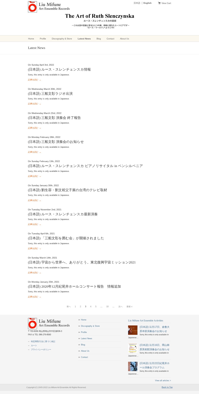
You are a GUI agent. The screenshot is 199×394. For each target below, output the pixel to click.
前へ (69, 306)
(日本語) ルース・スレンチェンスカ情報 (59, 69)
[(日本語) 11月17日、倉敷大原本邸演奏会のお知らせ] (132, 334)
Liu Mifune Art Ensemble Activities (145, 320)
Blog (83, 345)
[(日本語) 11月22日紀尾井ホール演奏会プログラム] (132, 370)
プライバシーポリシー (41, 349)
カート (34, 345)
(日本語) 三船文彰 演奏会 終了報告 (54, 118)
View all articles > (163, 380)
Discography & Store (90, 326)
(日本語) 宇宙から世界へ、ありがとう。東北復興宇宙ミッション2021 (82, 262)
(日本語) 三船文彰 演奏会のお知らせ (56, 142)
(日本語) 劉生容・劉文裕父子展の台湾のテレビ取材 (67, 190)
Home (83, 320)
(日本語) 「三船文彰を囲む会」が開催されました (66, 238)
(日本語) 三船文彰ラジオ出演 (50, 94)
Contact (84, 357)
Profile (84, 332)
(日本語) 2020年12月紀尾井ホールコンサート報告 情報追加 (74, 286)
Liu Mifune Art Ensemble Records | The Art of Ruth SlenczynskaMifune (49, 7)
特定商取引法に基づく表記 (43, 341)
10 (107, 306)
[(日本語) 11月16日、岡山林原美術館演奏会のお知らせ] (132, 352)
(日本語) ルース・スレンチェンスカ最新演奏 (63, 214)
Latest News (86, 338)
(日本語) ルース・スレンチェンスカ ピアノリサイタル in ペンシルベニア (85, 166)
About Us (85, 351)
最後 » (129, 306)
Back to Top (167, 387)
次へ (120, 306)
